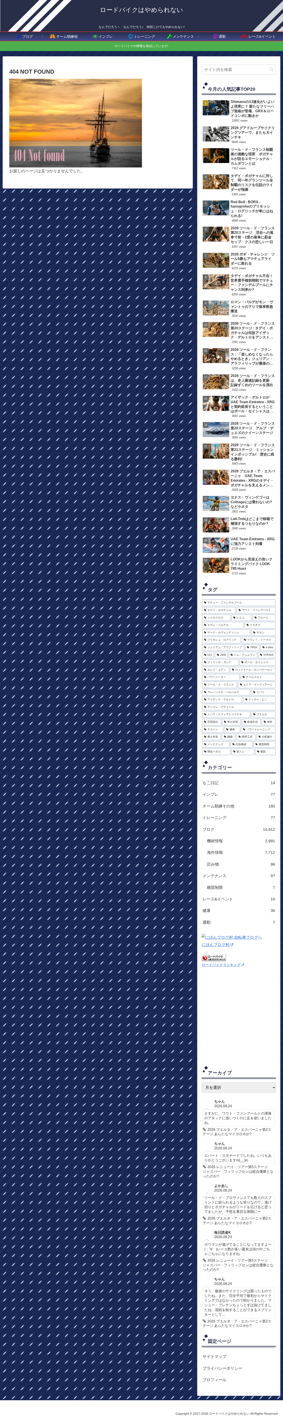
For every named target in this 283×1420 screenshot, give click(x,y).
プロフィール (214, 1380)
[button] (271, 69)
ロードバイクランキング (221, 965)
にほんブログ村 (215, 945)
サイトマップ (214, 1356)
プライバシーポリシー (222, 1368)
